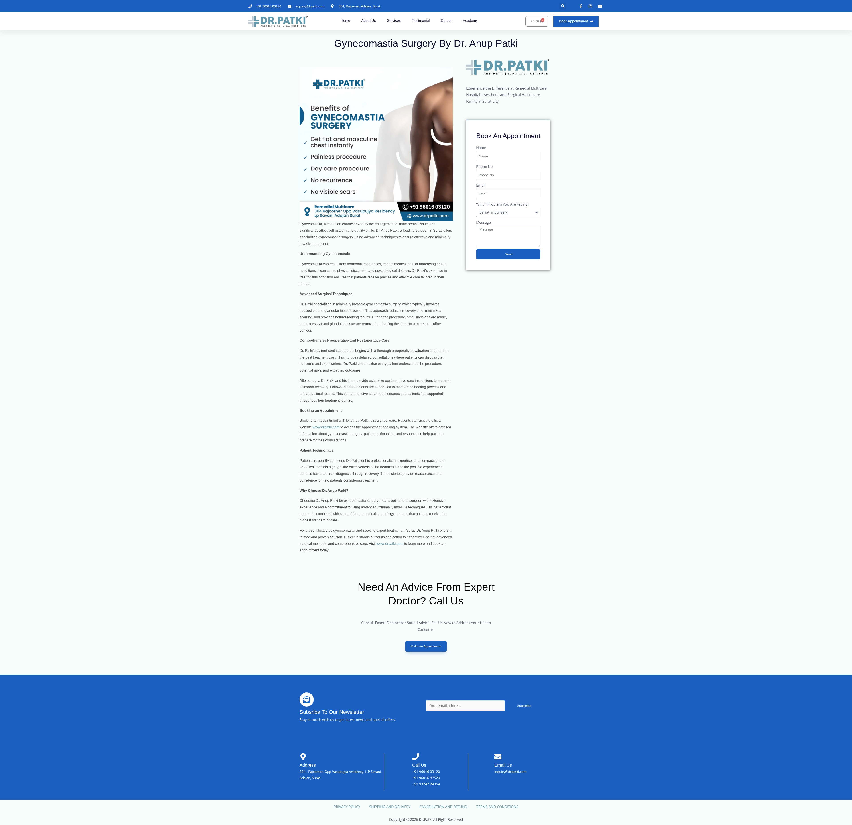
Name (481, 147)
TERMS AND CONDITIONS (497, 806)
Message (483, 222)
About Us (368, 20)
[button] (562, 6)
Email (480, 185)
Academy (470, 20)
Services (394, 20)
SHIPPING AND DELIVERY (389, 806)
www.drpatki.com (326, 427)
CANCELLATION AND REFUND (443, 806)
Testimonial (421, 20)
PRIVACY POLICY (347, 806)
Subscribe (524, 705)
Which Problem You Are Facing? (502, 204)
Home (345, 20)
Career (446, 20)
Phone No (484, 166)
